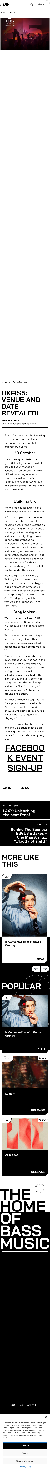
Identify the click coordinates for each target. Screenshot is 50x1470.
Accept (25, 1445)
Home (3, 12)
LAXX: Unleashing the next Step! (19, 812)
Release (38, 1110)
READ (40, 958)
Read (12, 12)
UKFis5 (25, 787)
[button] (45, 1417)
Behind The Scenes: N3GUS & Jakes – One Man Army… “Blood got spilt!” (29, 835)
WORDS (7, 787)
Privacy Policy (25, 1467)
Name (10, 1410)
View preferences (25, 1461)
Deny (25, 1453)
